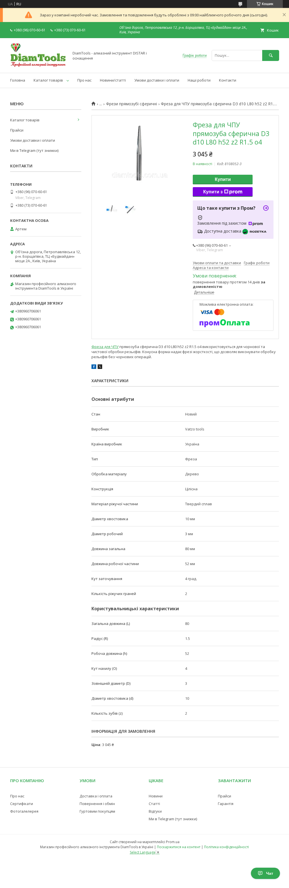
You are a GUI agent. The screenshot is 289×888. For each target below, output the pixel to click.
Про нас (84, 80)
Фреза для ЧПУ (105, 346)
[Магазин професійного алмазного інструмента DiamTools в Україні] (38, 65)
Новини (156, 796)
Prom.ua (172, 841)
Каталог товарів (48, 80)
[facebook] (93, 367)
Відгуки (155, 811)
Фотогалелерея (24, 811)
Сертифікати (21, 803)
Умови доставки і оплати (156, 80)
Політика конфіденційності (226, 847)
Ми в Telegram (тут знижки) (34, 150)
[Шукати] (270, 55)
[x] (100, 367)
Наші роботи (199, 80)
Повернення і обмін (97, 803)
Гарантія (225, 803)
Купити (223, 179)
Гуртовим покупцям (97, 811)
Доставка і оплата (96, 796)
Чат (269, 873)
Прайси (16, 130)
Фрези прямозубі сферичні (131, 104)
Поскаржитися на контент (178, 847)
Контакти (227, 80)
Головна (17, 80)
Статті (154, 803)
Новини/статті (113, 80)
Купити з (213, 191)
